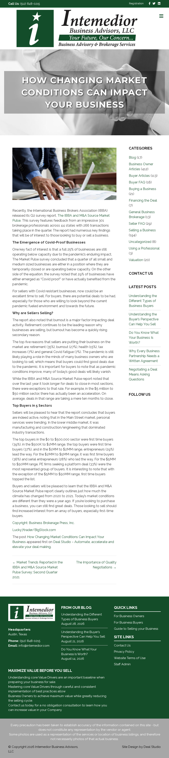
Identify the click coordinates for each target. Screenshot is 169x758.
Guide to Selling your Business (136, 629)
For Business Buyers (128, 622)
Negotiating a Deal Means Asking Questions (143, 374)
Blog (132, 157)
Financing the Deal (143, 200)
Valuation (136, 260)
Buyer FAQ (137, 182)
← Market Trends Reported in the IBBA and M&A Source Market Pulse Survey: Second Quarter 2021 (37, 569)
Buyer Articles (139, 176)
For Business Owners (129, 616)
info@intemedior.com (34, 646)
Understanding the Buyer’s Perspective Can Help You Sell (143, 319)
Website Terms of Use (130, 658)
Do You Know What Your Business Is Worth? (144, 338)
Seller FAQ (137, 224)
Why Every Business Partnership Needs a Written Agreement (144, 356)
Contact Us (122, 645)
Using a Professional (144, 248)
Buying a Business (142, 189)
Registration (136, 3)
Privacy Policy (124, 651)
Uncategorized (140, 242)
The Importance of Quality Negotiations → (96, 564)
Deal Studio (152, 747)
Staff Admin (122, 664)
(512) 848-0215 (30, 3)
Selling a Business (142, 230)
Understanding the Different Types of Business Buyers (143, 301)
